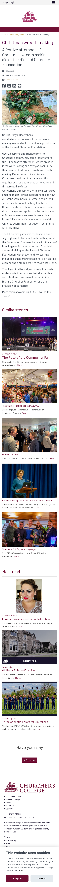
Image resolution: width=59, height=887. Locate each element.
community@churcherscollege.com (19, 817)
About (7, 846)
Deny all (42, 878)
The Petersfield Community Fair (26, 357)
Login (5, 2)
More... (20, 365)
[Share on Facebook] (4, 86)
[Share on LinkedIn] (14, 86)
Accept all (17, 878)
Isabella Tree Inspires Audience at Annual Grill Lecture (27, 500)
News (4, 34)
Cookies (7, 843)
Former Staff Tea (10, 454)
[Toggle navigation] (54, 2)
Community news (16, 34)
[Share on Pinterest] (19, 86)
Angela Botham (19, 75)
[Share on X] (9, 86)
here (20, 870)
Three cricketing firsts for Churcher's (25, 721)
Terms (7, 837)
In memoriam (7, 667)
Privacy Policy (10, 840)
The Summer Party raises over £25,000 (20, 405)
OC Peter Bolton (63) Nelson (19, 670)
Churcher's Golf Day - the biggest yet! (19, 549)
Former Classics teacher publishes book (26, 619)
